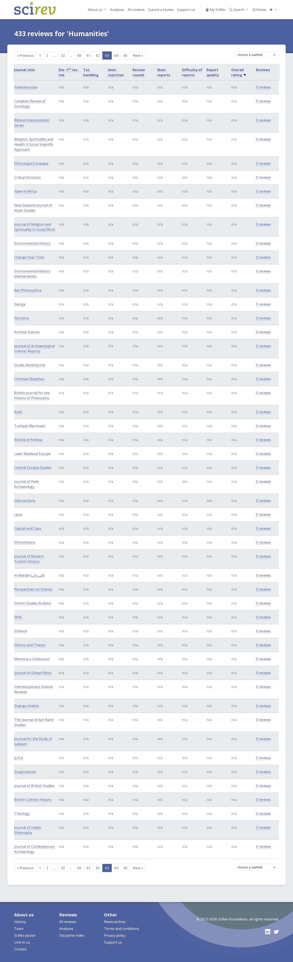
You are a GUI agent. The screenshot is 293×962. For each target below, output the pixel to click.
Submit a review (161, 9)
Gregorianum (25, 771)
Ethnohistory (24, 542)
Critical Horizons (27, 177)
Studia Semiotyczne (29, 365)
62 (98, 55)
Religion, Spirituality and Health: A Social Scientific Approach (33, 144)
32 (63, 55)
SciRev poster (25, 935)
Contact (20, 949)
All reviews (136, 9)
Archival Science (26, 332)
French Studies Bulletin (32, 603)
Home (260, 9)
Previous (25, 55)
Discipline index (71, 935)
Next (138, 55)
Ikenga (19, 304)
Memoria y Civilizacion (32, 659)
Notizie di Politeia (28, 439)
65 (125, 55)
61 (89, 55)
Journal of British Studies (34, 785)
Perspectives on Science (33, 589)
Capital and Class (27, 528)
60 (79, 55)
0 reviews (263, 87)
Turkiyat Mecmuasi (29, 425)
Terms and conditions (121, 928)
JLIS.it (18, 758)
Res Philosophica (27, 290)
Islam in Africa (25, 191)
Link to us (22, 942)
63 (107, 55)
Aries (18, 412)
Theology (22, 813)
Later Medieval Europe (32, 453)
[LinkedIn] (267, 931)
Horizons (21, 318)
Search (238, 9)
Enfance (20, 631)
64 (116, 55)
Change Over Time (29, 257)
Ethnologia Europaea (31, 163)
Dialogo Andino (26, 705)
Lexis (18, 514)
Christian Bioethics (29, 379)
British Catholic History (32, 799)
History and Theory (29, 645)
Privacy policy (114, 935)
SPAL (18, 617)
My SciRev (217, 9)
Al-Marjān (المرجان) (29, 575)
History (20, 921)
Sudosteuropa (25, 87)
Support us (186, 9)
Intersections (24, 500)
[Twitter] (276, 931)
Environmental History (32, 243)
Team (18, 928)
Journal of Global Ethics (33, 672)
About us (95, 9)
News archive (114, 921)
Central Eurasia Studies (32, 467)
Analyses (117, 9)
